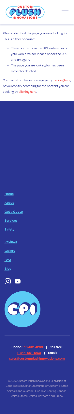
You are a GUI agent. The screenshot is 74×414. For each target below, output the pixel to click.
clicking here (61, 80)
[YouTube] (17, 281)
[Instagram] (8, 281)
